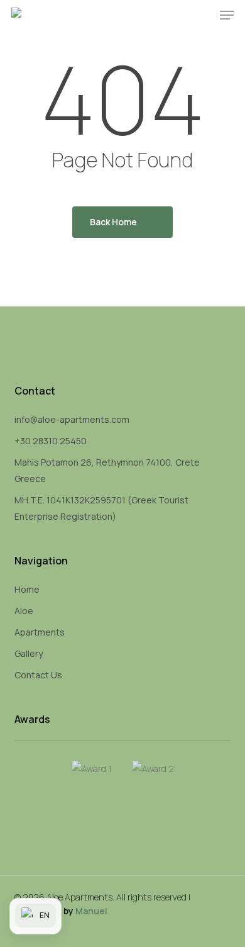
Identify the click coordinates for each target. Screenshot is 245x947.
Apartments (39, 632)
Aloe (23, 611)
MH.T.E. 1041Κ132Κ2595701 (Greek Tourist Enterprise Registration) (101, 508)
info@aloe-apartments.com (71, 419)
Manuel (91, 911)
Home (27, 589)
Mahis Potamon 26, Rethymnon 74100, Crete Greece (107, 470)
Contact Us (38, 675)
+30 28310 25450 (50, 441)
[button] (227, 15)
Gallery (28, 653)
